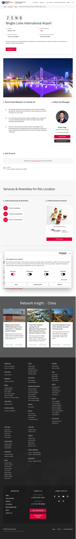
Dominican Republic (34, 386)
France (30, 404)
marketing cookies (36, 161)
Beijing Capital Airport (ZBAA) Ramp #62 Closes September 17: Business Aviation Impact (13, 328)
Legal (53, 529)
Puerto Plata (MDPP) (33, 392)
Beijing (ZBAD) (31, 368)
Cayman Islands (9, 408)
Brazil (6, 385)
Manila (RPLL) (55, 423)
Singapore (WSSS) (8, 456)
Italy (53, 372)
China (15, 6)
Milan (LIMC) (55, 374)
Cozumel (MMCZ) (56, 403)
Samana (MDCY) (32, 394)
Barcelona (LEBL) (8, 465)
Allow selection (38, 284)
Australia (7, 372)
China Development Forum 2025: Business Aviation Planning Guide (61, 327)
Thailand (31, 427)
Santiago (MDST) (32, 396)
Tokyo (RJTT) (55, 394)
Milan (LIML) (55, 376)
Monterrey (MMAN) (56, 407)
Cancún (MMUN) (56, 401)
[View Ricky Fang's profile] (62, 116)
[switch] (30, 274)
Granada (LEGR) (8, 468)
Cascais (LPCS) (8, 431)
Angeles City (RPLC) (56, 421)
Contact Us (10, 49)
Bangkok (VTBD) (32, 429)
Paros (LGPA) (31, 417)
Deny (16, 284)
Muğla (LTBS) (31, 444)
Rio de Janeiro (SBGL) (9, 393)
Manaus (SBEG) (8, 390)
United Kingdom (33, 450)
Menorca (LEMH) (8, 476)
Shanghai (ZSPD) (32, 372)
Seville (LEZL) (7, 478)
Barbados (7, 378)
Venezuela (31, 458)
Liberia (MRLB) (31, 380)
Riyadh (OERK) (7, 447)
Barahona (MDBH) (32, 389)
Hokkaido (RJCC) (56, 387)
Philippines (55, 418)
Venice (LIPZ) (55, 380)
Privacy (59, 529)
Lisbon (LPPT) (7, 435)
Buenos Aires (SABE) (9, 366)
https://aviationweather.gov (16, 288)
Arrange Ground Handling (38, 516)
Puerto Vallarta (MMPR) (57, 410)
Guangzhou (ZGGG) (32, 370)
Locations (35, 2)
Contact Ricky (62, 137)
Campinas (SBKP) (8, 388)
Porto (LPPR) (7, 437)
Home (5, 6)
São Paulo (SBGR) (8, 395)
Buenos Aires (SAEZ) (9, 368)
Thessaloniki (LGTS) (33, 419)
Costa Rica (31, 377)
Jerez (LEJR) (7, 470)
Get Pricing (50, 2)
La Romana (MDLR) (32, 391)
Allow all (60, 284)
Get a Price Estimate (38, 510)
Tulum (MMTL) (55, 414)
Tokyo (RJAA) (55, 392)
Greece (30, 411)
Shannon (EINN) (55, 368)
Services (42, 2)
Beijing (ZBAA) (31, 366)
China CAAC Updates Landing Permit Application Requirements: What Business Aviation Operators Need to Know (38, 329)
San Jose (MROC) (32, 382)
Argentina (7, 363)
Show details (64, 279)
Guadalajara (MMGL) (56, 405)
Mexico (54, 398)
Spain (6, 460)
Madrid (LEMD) (7, 472)
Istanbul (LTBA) (31, 440)
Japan (53, 384)
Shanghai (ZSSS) (32, 374)
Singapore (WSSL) (8, 454)
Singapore (7, 451)
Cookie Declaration (68, 529)
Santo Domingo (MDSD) (33, 400)
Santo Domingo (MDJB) (33, 398)
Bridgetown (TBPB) (9, 381)
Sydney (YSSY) (8, 374)
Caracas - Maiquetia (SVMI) (34, 461)
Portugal (7, 427)
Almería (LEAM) (8, 463)
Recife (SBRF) (7, 391)
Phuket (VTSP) (31, 431)
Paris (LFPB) (31, 407)
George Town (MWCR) (9, 410)
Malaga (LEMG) (8, 474)
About (68, 2)
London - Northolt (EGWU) (34, 452)
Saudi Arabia (8, 441)
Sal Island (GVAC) (8, 404)
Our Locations (10, 498)
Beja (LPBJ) (7, 429)
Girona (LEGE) (7, 466)
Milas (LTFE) (31, 442)
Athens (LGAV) (31, 413)
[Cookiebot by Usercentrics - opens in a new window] (60, 253)
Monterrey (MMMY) (56, 409)
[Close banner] (69, 253)
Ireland (54, 363)
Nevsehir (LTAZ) (32, 446)
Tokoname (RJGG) (56, 391)
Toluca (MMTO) (55, 412)
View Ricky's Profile (61, 141)
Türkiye (30, 435)
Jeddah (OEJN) (7, 446)
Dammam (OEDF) (8, 444)
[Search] (73, 2)
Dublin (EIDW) (55, 366)
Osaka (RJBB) (55, 389)
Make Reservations (59, 2)
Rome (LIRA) (55, 378)
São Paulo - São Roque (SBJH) (11, 397)
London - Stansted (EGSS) (34, 454)
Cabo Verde (7, 401)
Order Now (60, 239)
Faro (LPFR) (7, 433)
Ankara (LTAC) (31, 438)
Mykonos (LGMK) (32, 415)
